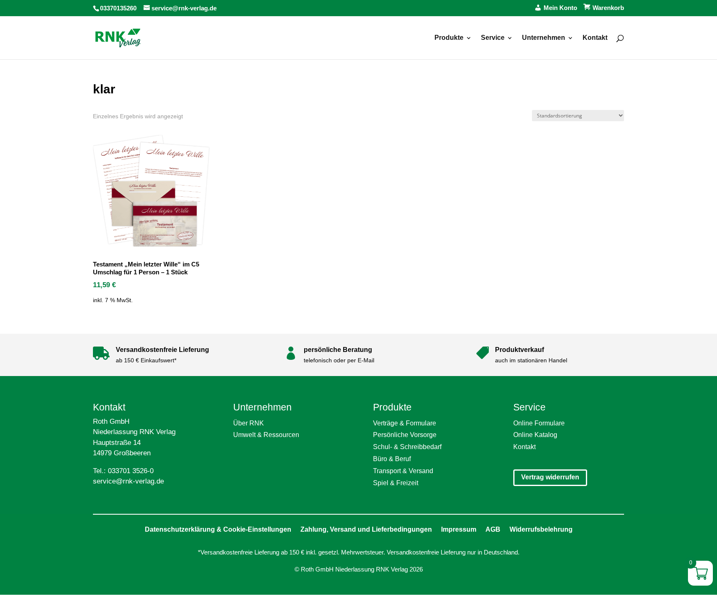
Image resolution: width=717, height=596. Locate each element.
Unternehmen (543, 38)
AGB (492, 529)
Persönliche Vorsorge (405, 434)
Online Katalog (535, 434)
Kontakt (595, 38)
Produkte (448, 38)
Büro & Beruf (392, 458)
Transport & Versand (403, 470)
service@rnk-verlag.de (128, 481)
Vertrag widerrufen (550, 477)
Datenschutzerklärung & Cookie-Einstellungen (218, 529)
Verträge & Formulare (404, 423)
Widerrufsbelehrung (541, 529)
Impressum (458, 529)
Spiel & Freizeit (395, 482)
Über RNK (248, 423)
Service (493, 38)
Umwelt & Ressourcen (266, 434)
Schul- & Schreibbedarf (407, 446)
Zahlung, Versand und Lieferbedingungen (366, 529)
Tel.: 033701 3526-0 (123, 471)
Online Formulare (539, 423)
